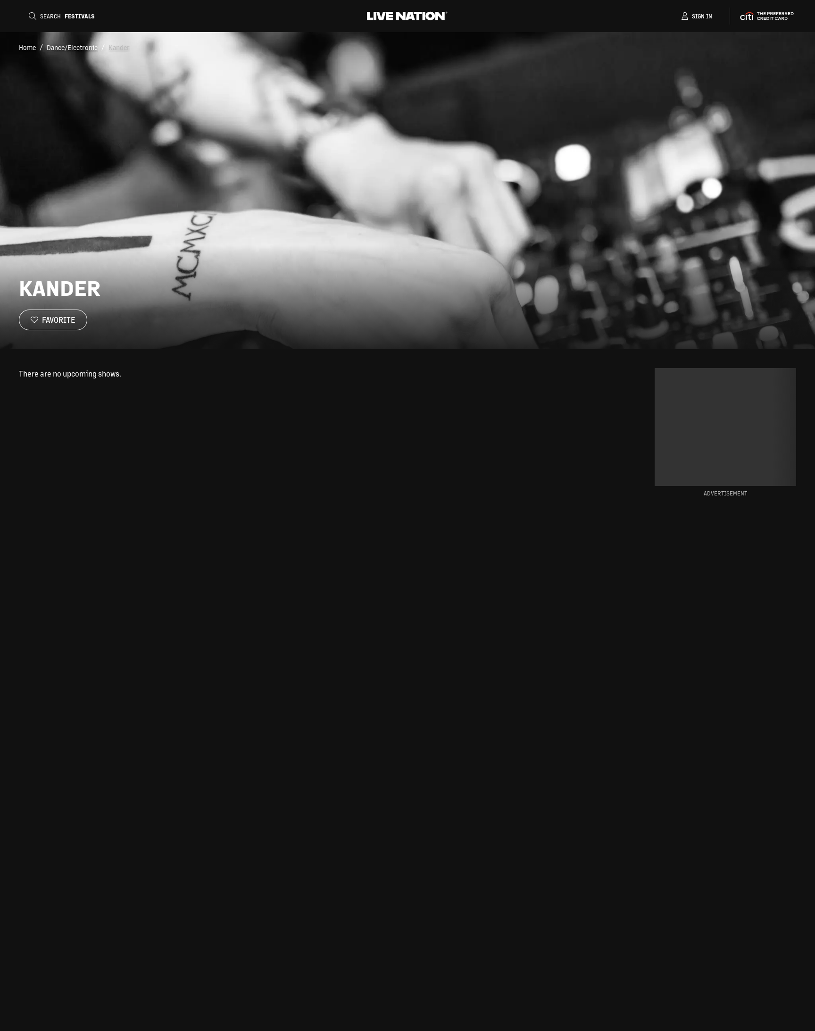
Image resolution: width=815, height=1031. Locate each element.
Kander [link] (119, 47)
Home (27, 47)
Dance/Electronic (72, 47)
